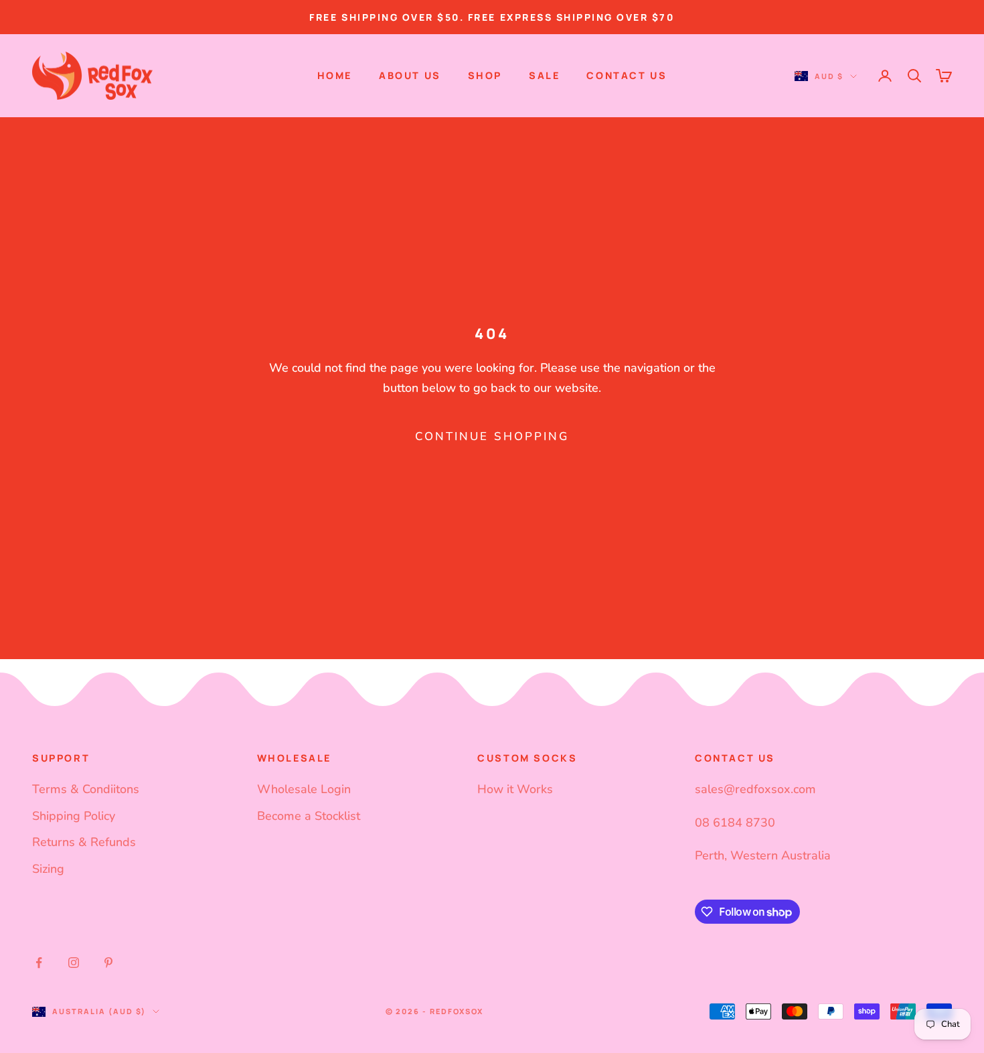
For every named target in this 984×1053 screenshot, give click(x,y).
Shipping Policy (73, 816)
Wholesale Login (304, 789)
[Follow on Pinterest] (108, 962)
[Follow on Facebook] (39, 962)
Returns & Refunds (84, 842)
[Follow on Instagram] (73, 962)
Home (334, 75)
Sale (544, 75)
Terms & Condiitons (85, 789)
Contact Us (626, 75)
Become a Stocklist (308, 816)
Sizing (48, 869)
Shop (485, 75)
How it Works (515, 789)
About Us (410, 75)
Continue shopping (492, 436)
